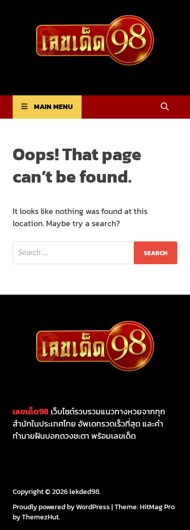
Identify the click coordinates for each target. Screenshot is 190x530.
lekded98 (84, 491)
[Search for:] (95, 252)
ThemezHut (40, 517)
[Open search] (164, 107)
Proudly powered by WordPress (61, 507)
